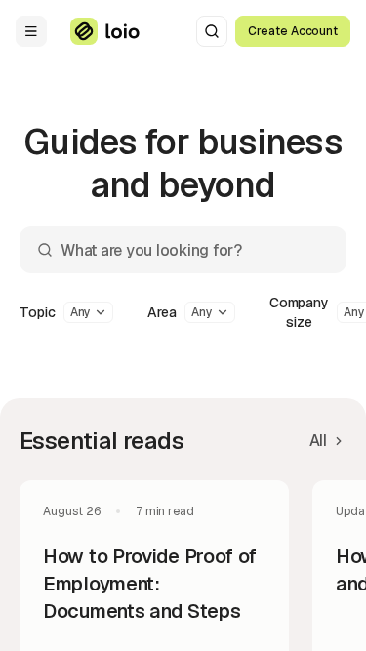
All (318, 440)
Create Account (293, 31)
